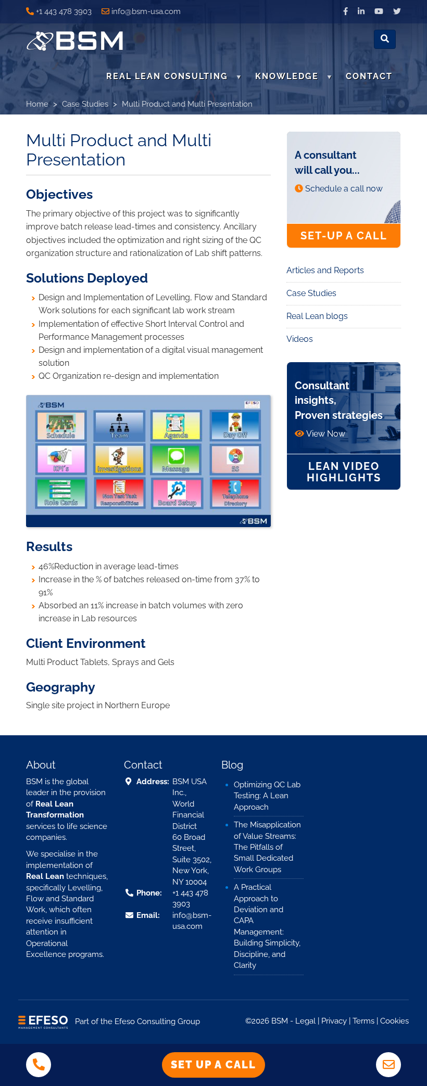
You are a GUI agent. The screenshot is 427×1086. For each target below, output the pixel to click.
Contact (369, 76)
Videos (299, 339)
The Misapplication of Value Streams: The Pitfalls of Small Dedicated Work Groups (267, 847)
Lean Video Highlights (344, 472)
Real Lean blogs (317, 316)
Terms (363, 1021)
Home (37, 104)
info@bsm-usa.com (146, 11)
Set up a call (213, 1064)
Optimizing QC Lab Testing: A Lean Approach (267, 796)
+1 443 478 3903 (64, 11)
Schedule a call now (344, 189)
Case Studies (85, 104)
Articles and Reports (325, 270)
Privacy (334, 1021)
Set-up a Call (343, 235)
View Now (325, 434)
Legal (305, 1021)
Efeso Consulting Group (157, 1021)
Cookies (394, 1021)
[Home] (78, 41)
